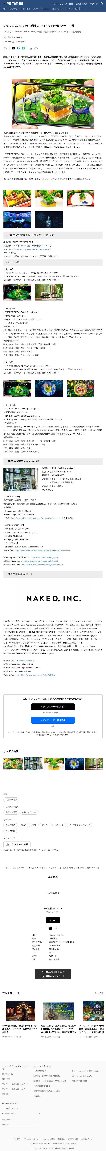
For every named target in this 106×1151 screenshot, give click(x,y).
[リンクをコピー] (36, 48)
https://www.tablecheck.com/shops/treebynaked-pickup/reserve (42, 550)
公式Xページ (6, 1119)
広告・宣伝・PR (29, 812)
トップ (6, 868)
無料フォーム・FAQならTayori (83, 1076)
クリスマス (10, 825)
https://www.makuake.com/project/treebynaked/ (30, 249)
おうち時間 (10, 831)
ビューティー (58, 8)
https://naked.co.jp (26, 661)
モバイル (26, 8)
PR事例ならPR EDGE (79, 1081)
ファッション (72, 8)
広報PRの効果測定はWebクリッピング (48, 1091)
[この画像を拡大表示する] (13, 763)
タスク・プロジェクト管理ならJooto (85, 1071)
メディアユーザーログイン (53, 707)
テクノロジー (14, 8)
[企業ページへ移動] (53, 893)
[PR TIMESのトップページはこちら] (15, 3)
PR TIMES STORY (40, 1071)
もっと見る (99, 993)
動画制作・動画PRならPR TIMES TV (47, 1076)
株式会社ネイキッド (37, 868)
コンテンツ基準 (49, 1139)
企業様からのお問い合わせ (40, 1143)
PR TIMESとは (7, 1074)
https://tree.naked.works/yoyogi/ (45, 557)
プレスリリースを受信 (63, 3)
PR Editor (37, 1096)
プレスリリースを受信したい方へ (14, 1084)
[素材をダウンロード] (31, 48)
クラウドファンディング (79, 825)
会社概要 (16, 1139)
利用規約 (61, 1139)
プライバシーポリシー (31, 1139)
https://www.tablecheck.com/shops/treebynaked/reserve (35, 518)
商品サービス (11, 800)
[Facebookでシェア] (18, 48)
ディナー (45, 825)
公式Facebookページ (10, 1108)
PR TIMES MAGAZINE (42, 1086)
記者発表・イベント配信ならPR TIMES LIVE (50, 1081)
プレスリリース (19, 868)
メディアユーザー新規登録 (53, 720)
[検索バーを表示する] (102, 4)
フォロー (53, 920)
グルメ (23, 825)
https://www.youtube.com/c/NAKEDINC (38, 675)
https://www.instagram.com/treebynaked (40, 561)
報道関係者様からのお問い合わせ (80, 1139)
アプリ (36, 8)
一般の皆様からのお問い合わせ (64, 1143)
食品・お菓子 (11, 812)
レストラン (59, 825)
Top (4, 8)
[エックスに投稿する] (13, 48)
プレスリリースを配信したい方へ (14, 1089)
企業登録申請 (81, 3)
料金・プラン (7, 1079)
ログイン (94, 3)
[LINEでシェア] (23, 48)
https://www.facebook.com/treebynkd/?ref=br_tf (42, 564)
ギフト (34, 825)
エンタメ (45, 8)
